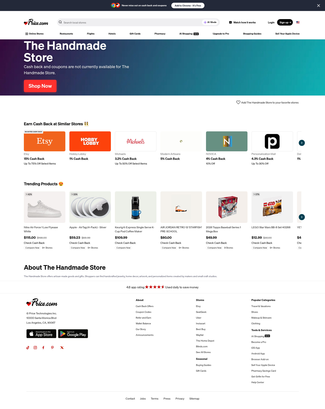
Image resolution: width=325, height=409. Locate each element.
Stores (200, 299)
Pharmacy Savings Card (263, 371)
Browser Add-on (260, 359)
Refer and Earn (143, 318)
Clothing (255, 323)
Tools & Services (261, 330)
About (140, 299)
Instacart (200, 323)
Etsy (198, 306)
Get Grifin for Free (260, 376)
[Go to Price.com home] (36, 22)
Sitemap (194, 398)
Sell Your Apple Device (287, 34)
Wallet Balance (143, 323)
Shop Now (40, 86)
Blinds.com (202, 346)
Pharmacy (160, 34)
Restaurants (66, 34)
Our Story (141, 329)
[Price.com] (41, 309)
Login (271, 22)
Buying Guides (203, 365)
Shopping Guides (252, 34)
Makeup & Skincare (261, 318)
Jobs (143, 398)
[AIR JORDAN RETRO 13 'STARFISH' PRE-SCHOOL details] (181, 207)
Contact (130, 398)
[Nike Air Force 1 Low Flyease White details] (44, 207)
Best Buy (200, 329)
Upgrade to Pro (221, 34)
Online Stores (36, 34)
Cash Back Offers (145, 306)
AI (211, 22)
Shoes (254, 312)
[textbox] (297, 22)
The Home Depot (205, 341)
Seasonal (201, 358)
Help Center (257, 382)
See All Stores (203, 352)
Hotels (112, 34)
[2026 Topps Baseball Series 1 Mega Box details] (226, 207)
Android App (258, 353)
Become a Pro (258, 342)
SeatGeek (201, 312)
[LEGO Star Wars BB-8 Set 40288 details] (272, 207)
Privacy (180, 398)
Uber (198, 318)
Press (167, 398)
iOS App (255, 348)
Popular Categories (263, 299)
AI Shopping (186, 34)
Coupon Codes (143, 312)
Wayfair (200, 335)
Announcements (145, 335)
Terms (154, 398)
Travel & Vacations (261, 306)
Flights (90, 34)
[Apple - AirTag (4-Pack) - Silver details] (90, 207)
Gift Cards (135, 34)
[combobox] (138, 22)
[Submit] (60, 23)
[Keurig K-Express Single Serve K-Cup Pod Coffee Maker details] (135, 207)
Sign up (284, 22)
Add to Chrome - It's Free (188, 5)
